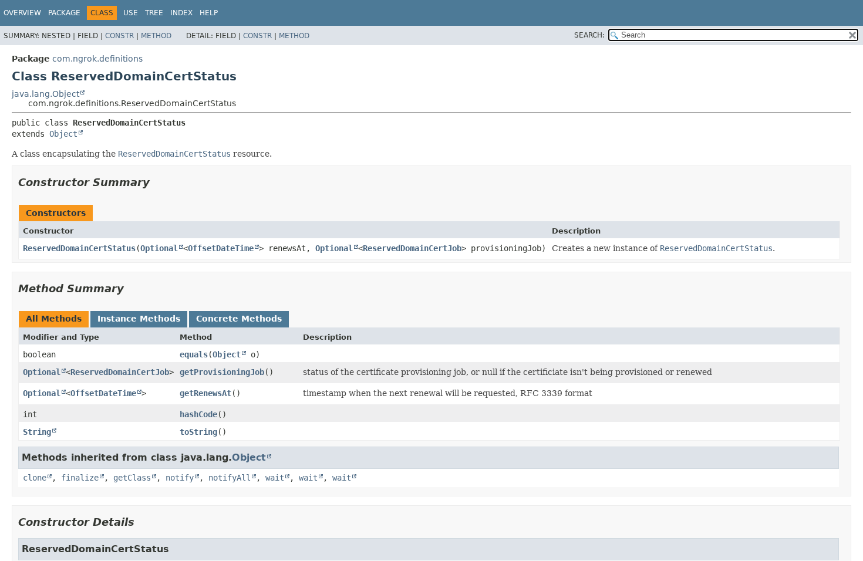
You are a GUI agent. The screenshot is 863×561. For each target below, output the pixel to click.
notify (180, 477)
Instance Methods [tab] (138, 318)
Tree (154, 13)
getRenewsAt (205, 393)
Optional (159, 248)
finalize (80, 477)
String (37, 432)
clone (34, 477)
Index (181, 13)
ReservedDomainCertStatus (79, 248)
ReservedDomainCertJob (412, 248)
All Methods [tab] (54, 318)
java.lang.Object (45, 94)
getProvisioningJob (222, 372)
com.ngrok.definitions (97, 58)
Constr (119, 36)
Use (130, 13)
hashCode (198, 414)
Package (64, 13)
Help (209, 13)
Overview (22, 13)
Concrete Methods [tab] (239, 318)
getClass (132, 477)
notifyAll (229, 477)
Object (63, 133)
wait (274, 477)
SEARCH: (589, 35)
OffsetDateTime (221, 248)
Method (156, 36)
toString (198, 432)
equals (194, 354)
